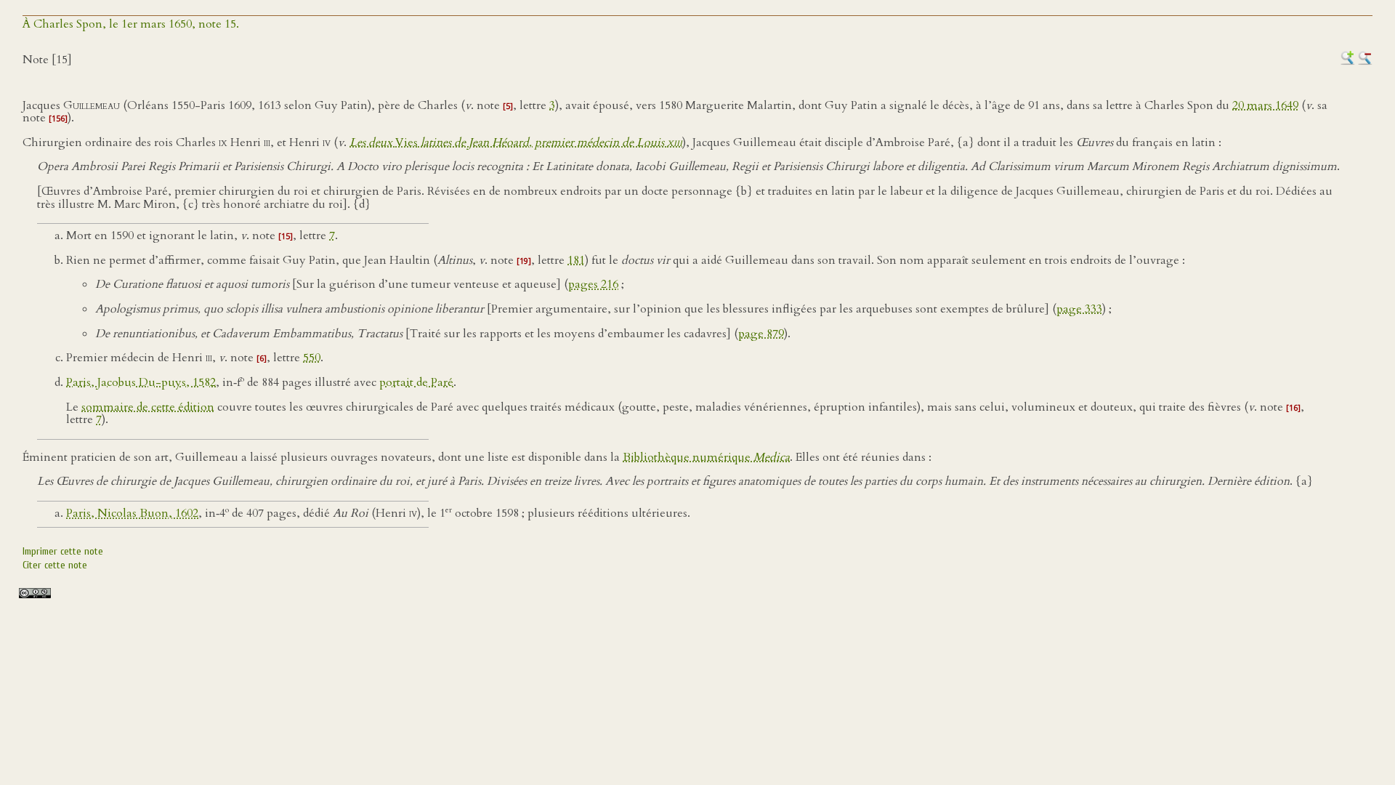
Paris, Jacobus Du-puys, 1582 (141, 382)
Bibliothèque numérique (706, 457)
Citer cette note (55, 565)
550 (311, 358)
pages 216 (593, 284)
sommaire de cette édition (147, 407)
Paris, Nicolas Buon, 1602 (132, 513)
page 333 (1079, 309)
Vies (515, 142)
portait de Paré (416, 382)
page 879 (761, 334)
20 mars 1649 (1265, 105)
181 (576, 260)
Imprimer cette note (63, 551)
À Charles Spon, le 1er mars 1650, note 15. (131, 24)
